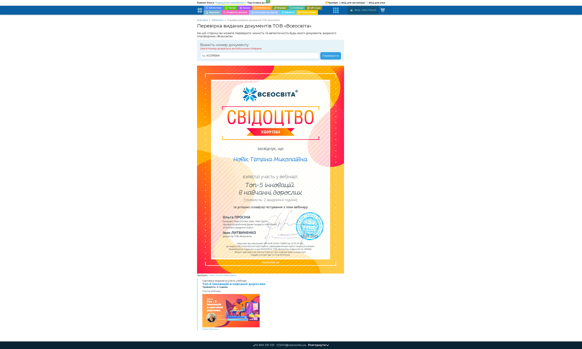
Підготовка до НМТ (259, 2)
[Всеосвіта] (199, 10)
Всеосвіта (202, 20)
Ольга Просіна (210, 329)
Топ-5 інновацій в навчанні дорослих (233, 284)
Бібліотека (217, 20)
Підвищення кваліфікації (230, 2)
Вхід (357, 10)
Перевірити (330, 55)
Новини (201, 2)
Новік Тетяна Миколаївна (222, 275)
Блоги (210, 2)
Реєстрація (369, 10)
